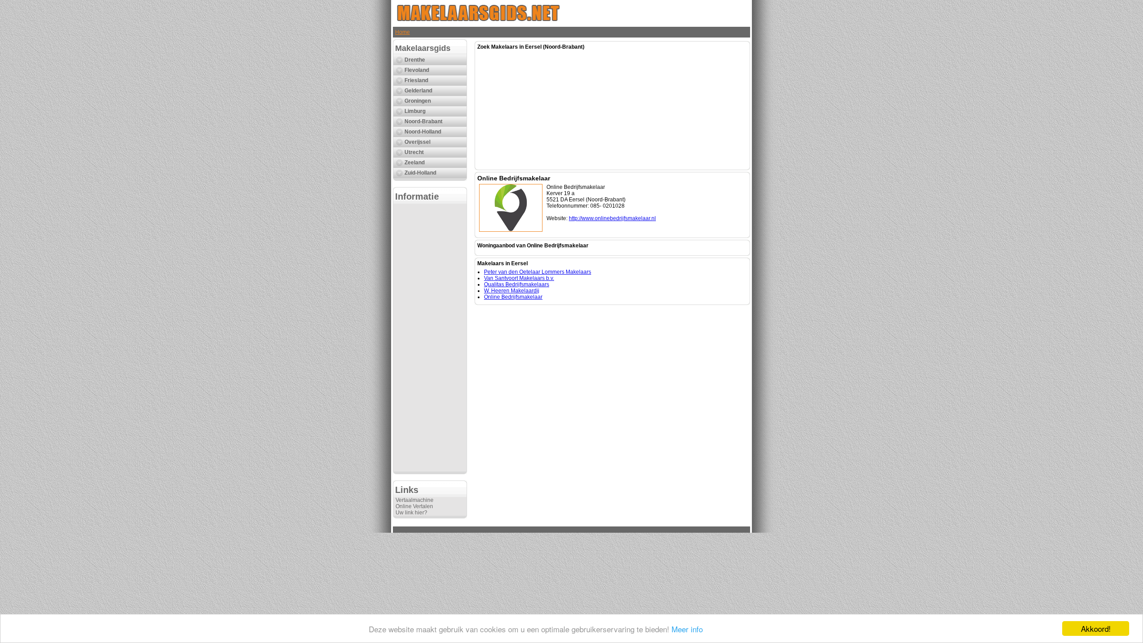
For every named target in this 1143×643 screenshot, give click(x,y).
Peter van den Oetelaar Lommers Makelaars (537, 272)
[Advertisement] (430, 338)
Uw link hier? (411, 512)
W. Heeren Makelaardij (511, 291)
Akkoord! (1096, 628)
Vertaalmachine (415, 500)
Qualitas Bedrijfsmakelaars (516, 284)
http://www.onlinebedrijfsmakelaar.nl (612, 218)
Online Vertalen (414, 506)
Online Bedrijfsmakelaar (513, 297)
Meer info (687, 629)
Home (402, 32)
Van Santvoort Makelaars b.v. (519, 278)
